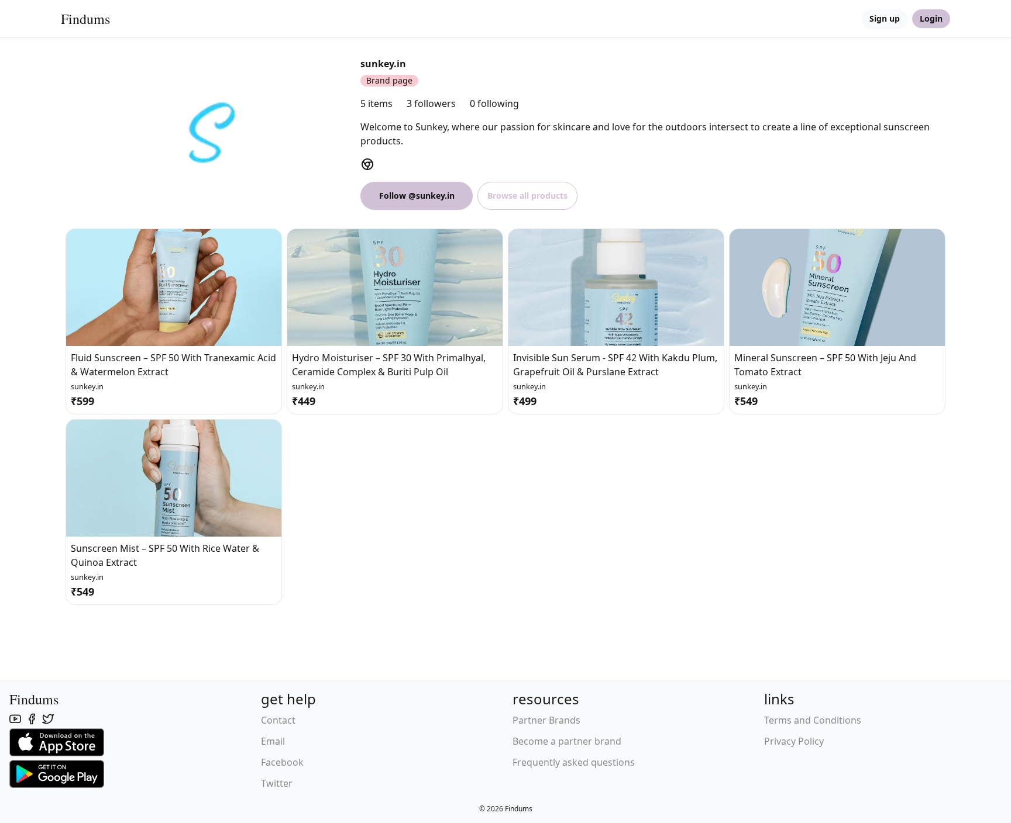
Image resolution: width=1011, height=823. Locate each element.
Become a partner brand (567, 741)
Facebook (282, 762)
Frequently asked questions (574, 762)
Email (273, 741)
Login (931, 18)
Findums (85, 18)
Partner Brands (546, 720)
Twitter (277, 783)
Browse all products (527, 195)
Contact (278, 720)
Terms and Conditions (812, 720)
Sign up (884, 18)
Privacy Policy (794, 741)
